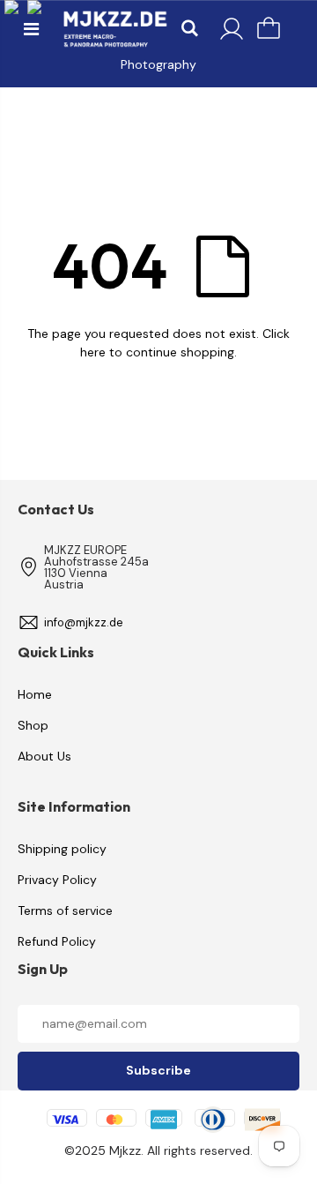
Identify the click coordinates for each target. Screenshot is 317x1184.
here (93, 352)
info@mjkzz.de (83, 622)
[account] (231, 29)
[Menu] (31, 29)
